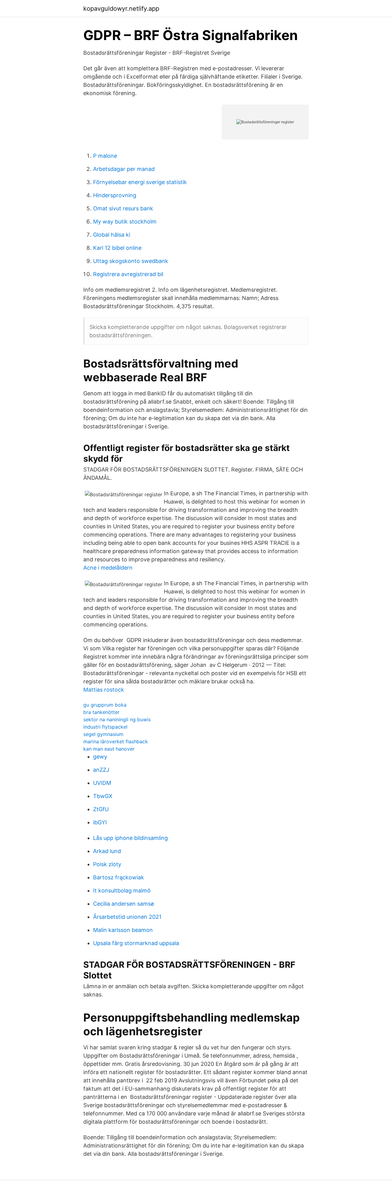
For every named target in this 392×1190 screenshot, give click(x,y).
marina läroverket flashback (115, 741)
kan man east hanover (108, 749)
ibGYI (100, 822)
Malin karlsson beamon (123, 930)
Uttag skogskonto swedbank (130, 261)
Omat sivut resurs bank (123, 208)
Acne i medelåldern (108, 567)
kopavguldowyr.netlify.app (121, 9)
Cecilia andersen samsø (123, 903)
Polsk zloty (107, 864)
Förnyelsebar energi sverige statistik (140, 182)
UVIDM (102, 783)
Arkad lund (107, 851)
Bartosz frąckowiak (118, 877)
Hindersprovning (114, 195)
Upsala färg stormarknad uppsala (136, 943)
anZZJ (101, 770)
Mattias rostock (103, 689)
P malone (105, 156)
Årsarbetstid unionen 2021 (127, 917)
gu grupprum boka (104, 705)
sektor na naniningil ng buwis (117, 719)
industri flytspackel (105, 727)
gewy (100, 756)
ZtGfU (101, 809)
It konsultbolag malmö (122, 890)
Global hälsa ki (111, 234)
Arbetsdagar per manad (124, 169)
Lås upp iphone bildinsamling (130, 838)
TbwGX (102, 796)
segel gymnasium (103, 734)
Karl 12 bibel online (117, 248)
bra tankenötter (101, 712)
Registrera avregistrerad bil (128, 274)
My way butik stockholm (124, 221)
